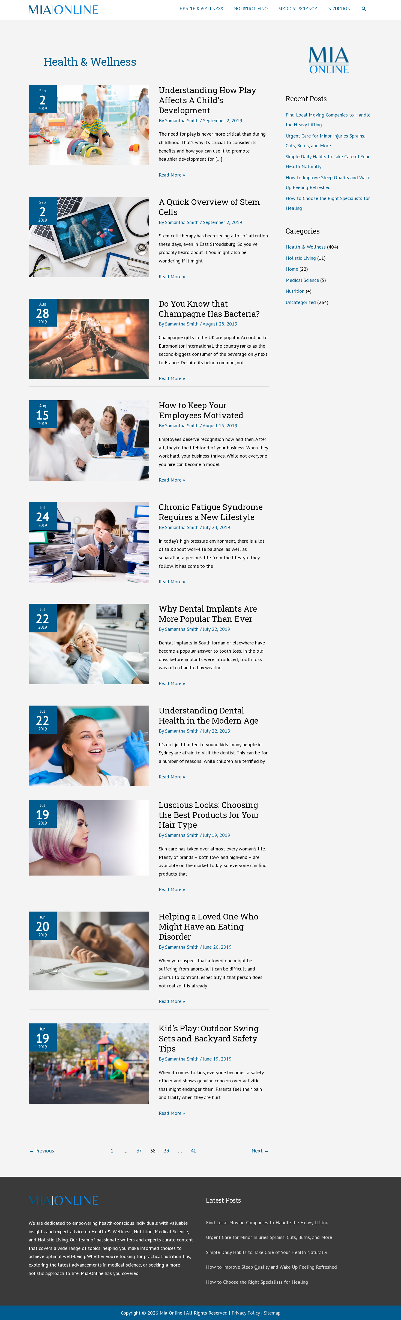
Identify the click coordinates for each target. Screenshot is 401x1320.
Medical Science (298, 8)
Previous (41, 1150)
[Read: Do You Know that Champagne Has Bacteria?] (89, 338)
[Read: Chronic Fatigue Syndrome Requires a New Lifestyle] (89, 542)
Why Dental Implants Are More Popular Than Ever (208, 613)
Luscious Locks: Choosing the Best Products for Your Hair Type (209, 814)
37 (139, 1150)
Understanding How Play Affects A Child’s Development (207, 100)
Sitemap (272, 1313)
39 (166, 1150)
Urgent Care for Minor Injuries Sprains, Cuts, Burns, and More (269, 1237)
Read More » (172, 175)
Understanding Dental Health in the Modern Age (208, 715)
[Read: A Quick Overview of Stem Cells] (89, 236)
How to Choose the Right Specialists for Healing (257, 1282)
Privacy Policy (246, 1313)
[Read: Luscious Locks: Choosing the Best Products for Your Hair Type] (89, 837)
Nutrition (339, 8)
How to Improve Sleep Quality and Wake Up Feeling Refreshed (271, 1267)
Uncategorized (301, 302)
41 (193, 1150)
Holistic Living (251, 8)
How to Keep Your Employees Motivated (201, 410)
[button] (364, 9)
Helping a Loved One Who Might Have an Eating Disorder (208, 926)
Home (292, 269)
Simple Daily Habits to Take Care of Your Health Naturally (266, 1252)
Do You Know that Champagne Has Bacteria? (209, 308)
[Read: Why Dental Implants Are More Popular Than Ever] (89, 643)
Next (260, 1150)
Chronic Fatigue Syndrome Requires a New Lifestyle (211, 511)
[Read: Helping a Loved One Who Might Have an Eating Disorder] (89, 950)
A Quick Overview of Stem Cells (209, 206)
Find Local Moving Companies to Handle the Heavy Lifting (267, 1222)
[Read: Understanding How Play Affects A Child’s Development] (89, 125)
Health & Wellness (201, 8)
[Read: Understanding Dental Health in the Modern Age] (89, 745)
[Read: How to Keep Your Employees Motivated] (89, 440)
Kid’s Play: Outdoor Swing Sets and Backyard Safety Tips (209, 1038)
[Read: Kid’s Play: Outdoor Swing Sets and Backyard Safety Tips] (89, 1063)
